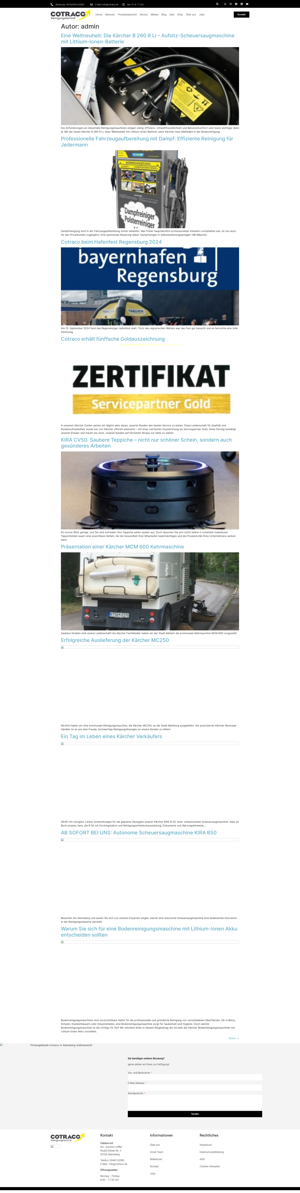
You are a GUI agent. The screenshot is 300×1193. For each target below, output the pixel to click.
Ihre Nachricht (136, 1093)
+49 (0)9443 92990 (75, 4)
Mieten (154, 14)
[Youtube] (247, 4)
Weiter (233, 1038)
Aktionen (110, 14)
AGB (202, 1159)
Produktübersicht (127, 14)
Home (98, 14)
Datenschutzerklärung (212, 1152)
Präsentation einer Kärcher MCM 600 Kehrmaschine (122, 547)
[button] (217, 4)
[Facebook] (236, 4)
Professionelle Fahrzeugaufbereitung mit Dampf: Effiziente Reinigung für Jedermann (147, 142)
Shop (180, 14)
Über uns (191, 14)
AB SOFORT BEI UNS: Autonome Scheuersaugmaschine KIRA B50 (139, 833)
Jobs (202, 14)
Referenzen (156, 1159)
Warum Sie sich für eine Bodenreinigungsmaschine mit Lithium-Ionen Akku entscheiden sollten (149, 932)
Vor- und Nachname (139, 1073)
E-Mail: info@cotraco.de (106, 4)
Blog (163, 14)
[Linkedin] (241, 4)
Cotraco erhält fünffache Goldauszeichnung (113, 339)
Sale (172, 14)
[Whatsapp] (225, 4)
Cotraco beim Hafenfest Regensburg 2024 (111, 242)
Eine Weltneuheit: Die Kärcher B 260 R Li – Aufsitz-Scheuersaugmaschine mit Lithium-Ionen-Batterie (148, 38)
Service (144, 14)
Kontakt (154, 1166)
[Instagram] (230, 4)
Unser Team (156, 1152)
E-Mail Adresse (136, 1083)
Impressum (206, 1144)
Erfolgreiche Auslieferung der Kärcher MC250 (115, 640)
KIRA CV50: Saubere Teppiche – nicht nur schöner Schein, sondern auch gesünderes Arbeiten (146, 443)
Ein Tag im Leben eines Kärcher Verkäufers (111, 736)
